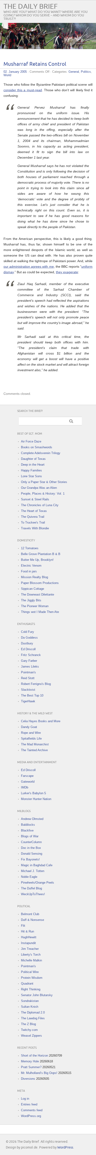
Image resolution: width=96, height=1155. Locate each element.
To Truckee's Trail (33, 522)
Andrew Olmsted (32, 819)
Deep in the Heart (33, 464)
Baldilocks (28, 824)
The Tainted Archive (34, 750)
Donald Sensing (31, 853)
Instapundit (28, 943)
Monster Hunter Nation (36, 799)
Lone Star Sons (31, 476)
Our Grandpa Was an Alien (39, 488)
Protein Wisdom (31, 977)
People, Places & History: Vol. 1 (43, 493)
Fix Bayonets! (30, 859)
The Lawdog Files (33, 1018)
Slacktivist (28, 689)
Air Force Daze (31, 441)
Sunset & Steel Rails (35, 499)
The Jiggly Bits (31, 600)
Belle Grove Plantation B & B (40, 554)
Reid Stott (27, 678)
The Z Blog (28, 1024)
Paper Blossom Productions (40, 583)
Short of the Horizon (34, 1055)
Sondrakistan (30, 1001)
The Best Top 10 (32, 695)
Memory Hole (30, 1061)
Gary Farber (29, 660)
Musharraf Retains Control (34, 64)
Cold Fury (27, 632)
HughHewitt (28, 937)
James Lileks (30, 666)
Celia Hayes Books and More (40, 721)
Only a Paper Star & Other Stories (44, 482)
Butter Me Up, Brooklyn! (37, 560)
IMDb (24, 787)
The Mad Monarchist (35, 744)
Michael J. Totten (32, 871)
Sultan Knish (29, 1006)
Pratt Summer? (31, 1067)
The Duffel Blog (31, 888)
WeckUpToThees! (33, 894)
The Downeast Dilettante (37, 594)
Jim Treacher (30, 949)
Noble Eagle (29, 877)
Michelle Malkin (31, 960)
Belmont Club (30, 914)
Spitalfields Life (31, 738)
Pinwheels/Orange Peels (37, 882)
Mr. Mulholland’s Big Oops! (39, 1073)
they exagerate (67, 272)
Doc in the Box (31, 848)
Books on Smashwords (36, 447)
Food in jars (29, 571)
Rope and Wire (31, 732)
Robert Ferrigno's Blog (36, 684)
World (7, 75)
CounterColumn (31, 842)
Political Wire (30, 972)
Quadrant (27, 983)
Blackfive (27, 830)
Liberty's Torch (31, 954)
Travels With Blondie (35, 528)
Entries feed (29, 1104)
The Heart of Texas (34, 511)
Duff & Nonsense (32, 920)
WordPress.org (31, 1116)
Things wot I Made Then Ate (40, 612)
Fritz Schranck (31, 655)
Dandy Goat (29, 727)
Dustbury (27, 643)
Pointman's (28, 672)
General (74, 71)
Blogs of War (29, 836)
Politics (86, 71)
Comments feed (31, 1110)
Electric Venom (31, 565)
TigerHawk (28, 701)
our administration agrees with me (28, 266)
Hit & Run (27, 931)
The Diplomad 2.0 (33, 1012)
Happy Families (31, 470)
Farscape (27, 776)
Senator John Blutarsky (37, 995)
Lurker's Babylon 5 (33, 793)
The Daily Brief (30, 6)
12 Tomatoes (29, 548)
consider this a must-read (22, 90)
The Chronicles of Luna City (39, 505)
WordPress (65, 1147)
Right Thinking (30, 989)
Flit (23, 925)
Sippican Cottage (32, 588)
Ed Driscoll (28, 649)
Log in (25, 1098)
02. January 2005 (15, 71)
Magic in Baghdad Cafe (36, 865)
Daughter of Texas (33, 459)
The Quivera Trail (32, 516)
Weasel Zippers (31, 1035)
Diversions (28, 1078)
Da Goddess (29, 637)
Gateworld (27, 781)
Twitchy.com (29, 1030)
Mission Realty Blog (34, 577)
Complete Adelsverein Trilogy (40, 453)
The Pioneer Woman (34, 606)
